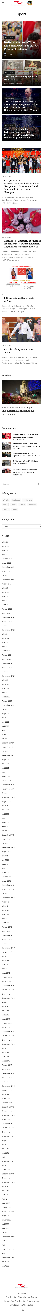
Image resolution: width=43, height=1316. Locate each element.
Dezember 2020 (8, 785)
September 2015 (8, 1044)
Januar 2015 (6, 1069)
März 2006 (6, 1228)
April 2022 (5, 730)
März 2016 (6, 1019)
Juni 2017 (5, 960)
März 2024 (6, 651)
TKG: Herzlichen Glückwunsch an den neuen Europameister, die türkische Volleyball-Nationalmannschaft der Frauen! (21, 106)
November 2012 (8, 1128)
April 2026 (5, 554)
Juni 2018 (5, 910)
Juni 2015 (5, 1052)
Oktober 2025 (7, 575)
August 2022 (6, 713)
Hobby (13, 505)
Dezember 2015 (8, 1031)
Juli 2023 (5, 680)
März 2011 (6, 1169)
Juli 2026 (5, 542)
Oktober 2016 (7, 994)
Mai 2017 (5, 964)
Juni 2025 (5, 592)
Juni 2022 (5, 722)
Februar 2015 (7, 1065)
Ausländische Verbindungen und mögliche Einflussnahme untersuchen (18, 410)
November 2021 (8, 747)
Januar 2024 (6, 659)
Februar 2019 (7, 877)
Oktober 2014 (7, 1082)
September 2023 (8, 676)
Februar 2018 (7, 927)
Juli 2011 (5, 1165)
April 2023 (5, 692)
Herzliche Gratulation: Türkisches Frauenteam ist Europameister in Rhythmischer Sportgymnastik (22, 243)
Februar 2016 (7, 1023)
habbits (22, 505)
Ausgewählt (9, 37)
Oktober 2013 (7, 1111)
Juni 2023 (5, 684)
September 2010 (8, 1182)
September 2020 (8, 797)
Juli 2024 (5, 634)
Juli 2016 (5, 1006)
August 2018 (6, 902)
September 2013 (8, 1115)
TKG (10, 54)
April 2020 (5, 818)
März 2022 (6, 734)
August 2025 (6, 584)
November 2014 (8, 1077)
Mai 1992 (5, 1266)
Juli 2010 (5, 1186)
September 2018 (8, 898)
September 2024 (8, 630)
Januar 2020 (6, 831)
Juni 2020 (5, 810)
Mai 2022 (5, 726)
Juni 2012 (5, 1149)
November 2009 (8, 1211)
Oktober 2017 (7, 944)
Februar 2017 (7, 977)
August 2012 (6, 1140)
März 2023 (6, 697)
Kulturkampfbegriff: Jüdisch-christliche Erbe (25, 462)
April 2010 (5, 1199)
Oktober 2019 (7, 843)
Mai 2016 (5, 1015)
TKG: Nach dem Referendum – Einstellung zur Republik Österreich (26, 472)
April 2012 (5, 1157)
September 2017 (8, 948)
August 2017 (6, 952)
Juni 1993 (5, 1262)
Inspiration (16, 500)
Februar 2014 (7, 1103)
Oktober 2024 (7, 626)
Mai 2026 (5, 550)
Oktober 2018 (7, 893)
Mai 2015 (5, 1057)
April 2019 (5, 868)
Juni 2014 (5, 1094)
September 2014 (8, 1086)
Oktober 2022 (7, 709)
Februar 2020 (7, 826)
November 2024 (8, 621)
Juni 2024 (5, 638)
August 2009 (6, 1216)
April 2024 (5, 646)
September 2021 (8, 755)
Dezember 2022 (8, 705)
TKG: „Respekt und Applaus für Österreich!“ (20, 78)
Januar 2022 (6, 739)
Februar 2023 (7, 701)
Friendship (32, 505)
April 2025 (5, 600)
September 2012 (8, 1136)
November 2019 (8, 839)
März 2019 (6, 872)
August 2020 (6, 801)
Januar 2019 (6, 881)
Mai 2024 (5, 642)
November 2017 (8, 939)
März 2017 (6, 973)
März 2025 (6, 605)
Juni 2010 (5, 1190)
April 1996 (5, 1245)
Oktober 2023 (7, 672)
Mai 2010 (5, 1195)
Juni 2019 (5, 860)
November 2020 (8, 789)
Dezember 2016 (8, 985)
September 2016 (8, 998)
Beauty (14, 509)
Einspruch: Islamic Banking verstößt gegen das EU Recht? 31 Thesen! (26, 446)
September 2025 (8, 579)
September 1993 (8, 1257)
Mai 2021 (5, 768)
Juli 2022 (5, 718)
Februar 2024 (7, 655)
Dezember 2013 (8, 1107)
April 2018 (5, 918)
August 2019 (6, 851)
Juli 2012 (5, 1144)
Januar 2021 (6, 780)
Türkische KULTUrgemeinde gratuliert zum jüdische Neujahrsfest (25, 437)
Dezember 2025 (8, 567)
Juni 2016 (5, 1010)
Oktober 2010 (7, 1178)
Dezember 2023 (8, 663)
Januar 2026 (6, 563)
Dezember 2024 (8, 617)
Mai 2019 (5, 864)
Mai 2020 (5, 814)
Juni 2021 (5, 764)
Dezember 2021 (8, 743)
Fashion (5, 509)
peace (5, 505)
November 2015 (8, 1036)
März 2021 (6, 776)
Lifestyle (6, 500)
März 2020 (6, 822)
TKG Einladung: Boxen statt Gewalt (19, 299)
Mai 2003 (5, 1241)
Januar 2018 (6, 931)
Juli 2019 (5, 856)
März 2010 (6, 1203)
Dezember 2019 (8, 835)
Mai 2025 (5, 596)
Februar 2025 (7, 609)
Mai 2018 (5, 914)
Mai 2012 (5, 1153)
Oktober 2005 (7, 1232)
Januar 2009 (6, 1220)
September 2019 (8, 847)
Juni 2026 (5, 546)
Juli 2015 (5, 1048)
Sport (4, 294)
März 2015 (6, 1061)
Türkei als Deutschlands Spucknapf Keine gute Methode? (26, 454)
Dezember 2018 (8, 885)
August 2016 (6, 1002)
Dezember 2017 (8, 935)
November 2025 (8, 571)
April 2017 (5, 969)
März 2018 (6, 923)
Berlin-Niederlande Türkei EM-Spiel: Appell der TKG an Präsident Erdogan (21, 45)
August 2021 (6, 759)
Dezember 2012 (8, 1123)
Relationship (28, 500)
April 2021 (5, 772)
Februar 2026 (7, 559)
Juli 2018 (5, 906)
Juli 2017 (5, 956)
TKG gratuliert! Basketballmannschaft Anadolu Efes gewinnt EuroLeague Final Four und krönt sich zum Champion (21, 186)
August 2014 (6, 1090)
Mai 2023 (5, 688)
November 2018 (8, 889)
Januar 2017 (6, 981)
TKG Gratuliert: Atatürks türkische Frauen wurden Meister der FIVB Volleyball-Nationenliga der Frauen (19, 133)
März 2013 (6, 1119)
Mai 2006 (5, 1224)
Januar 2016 (6, 1027)
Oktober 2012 (7, 1132)
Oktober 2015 (7, 1040)
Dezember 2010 (8, 1174)
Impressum (21, 1293)
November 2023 (8, 667)
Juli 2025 (5, 588)
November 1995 (8, 1249)
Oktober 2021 (7, 751)
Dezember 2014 (8, 1073)
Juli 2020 (5, 805)
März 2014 (6, 1098)
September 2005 (8, 1236)
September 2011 (8, 1161)
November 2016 (8, 990)
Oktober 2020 (7, 793)
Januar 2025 (6, 613)
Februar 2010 (7, 1207)
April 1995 (5, 1253)
